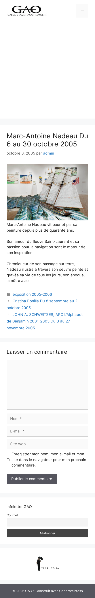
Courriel (12, 515)
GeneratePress (71, 591)
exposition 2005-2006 (32, 294)
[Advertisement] (47, 71)
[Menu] (82, 11)
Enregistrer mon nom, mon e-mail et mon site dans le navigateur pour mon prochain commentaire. (48, 459)
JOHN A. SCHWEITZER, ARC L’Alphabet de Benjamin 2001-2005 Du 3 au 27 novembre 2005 (45, 321)
